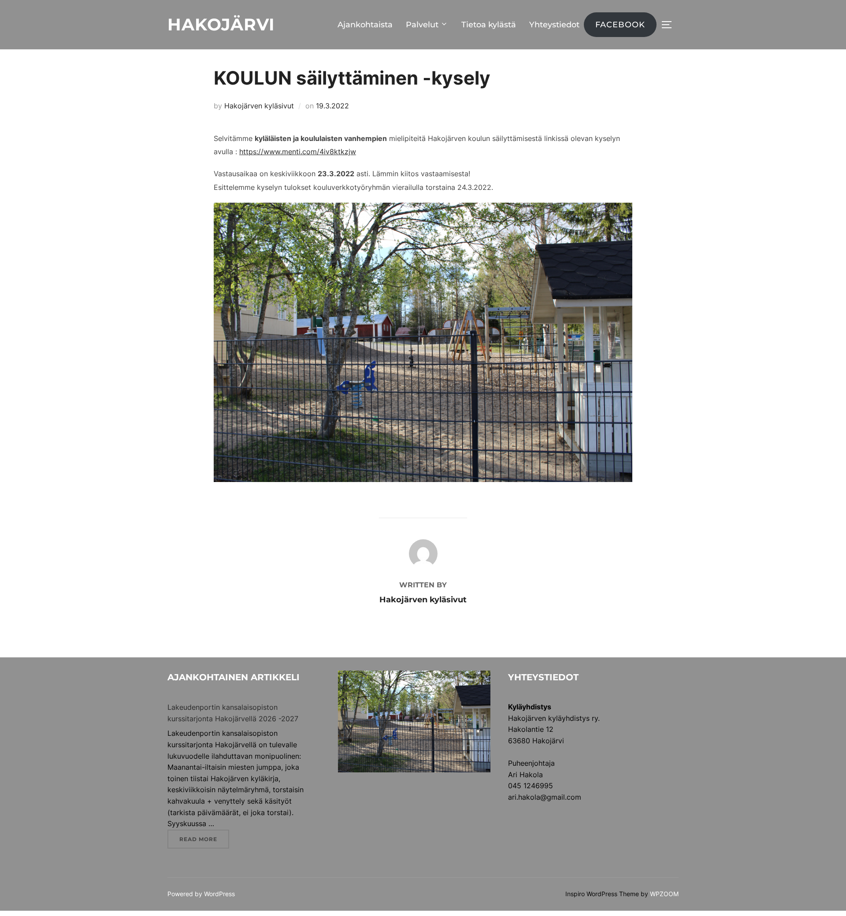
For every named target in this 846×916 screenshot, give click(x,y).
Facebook (620, 25)
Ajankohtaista (365, 25)
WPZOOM (664, 893)
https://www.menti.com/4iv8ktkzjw (297, 151)
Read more (204, 838)
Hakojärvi (221, 24)
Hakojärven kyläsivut (259, 105)
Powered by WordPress (201, 893)
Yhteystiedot (554, 25)
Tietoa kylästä (488, 25)
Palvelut (422, 25)
